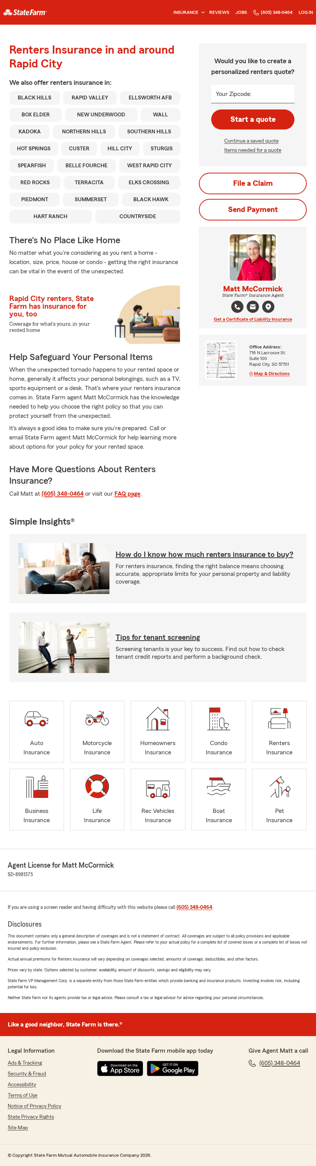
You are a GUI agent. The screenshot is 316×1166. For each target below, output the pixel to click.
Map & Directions (272, 373)
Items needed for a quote (252, 150)
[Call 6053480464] (237, 307)
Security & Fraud (27, 1074)
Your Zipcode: (234, 94)
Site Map (18, 1128)
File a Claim (253, 183)
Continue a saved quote (251, 141)
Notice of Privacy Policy (34, 1106)
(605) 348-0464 (276, 12)
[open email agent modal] (253, 308)
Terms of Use (22, 1095)
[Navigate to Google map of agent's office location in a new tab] (268, 307)
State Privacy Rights (31, 1117)
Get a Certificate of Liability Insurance (253, 319)
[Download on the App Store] (120, 1068)
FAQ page (127, 494)
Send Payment (253, 210)
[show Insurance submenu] (201, 12)
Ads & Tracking (25, 1063)
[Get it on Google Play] (172, 1068)
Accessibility (22, 1084)
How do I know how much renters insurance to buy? (204, 555)
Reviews (219, 12)
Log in (306, 12)
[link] (25, 12)
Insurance (185, 12)
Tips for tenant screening (158, 637)
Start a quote (253, 119)
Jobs (241, 12)
